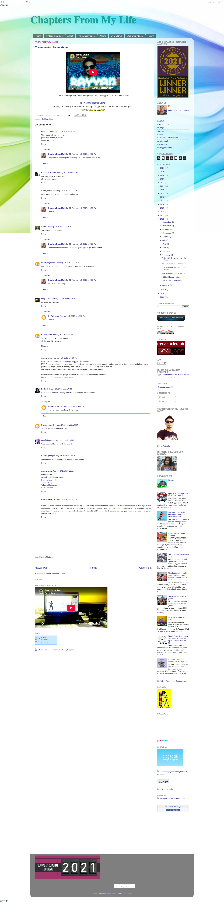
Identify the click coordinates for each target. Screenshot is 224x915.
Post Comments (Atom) (55, 574)
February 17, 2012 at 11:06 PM (65, 173)
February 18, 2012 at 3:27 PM (84, 208)
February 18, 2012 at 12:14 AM (59, 227)
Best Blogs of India (165, 789)
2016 (162, 204)
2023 (162, 179)
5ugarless (111, 893)
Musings (160, 128)
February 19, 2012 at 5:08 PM (60, 335)
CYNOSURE (46, 173)
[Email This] (75, 115)
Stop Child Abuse (135, 36)
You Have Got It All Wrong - (173, 264)
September (167, 233)
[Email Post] (69, 115)
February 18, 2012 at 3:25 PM (84, 154)
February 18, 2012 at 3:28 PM (84, 244)
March (165, 251)
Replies (47, 149)
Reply (43, 144)
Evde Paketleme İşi (49, 480)
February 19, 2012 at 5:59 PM (65, 358)
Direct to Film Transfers (118, 506)
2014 (162, 212)
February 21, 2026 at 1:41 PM (65, 499)
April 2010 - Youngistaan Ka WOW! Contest (178, 494)
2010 (162, 293)
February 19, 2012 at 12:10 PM (72, 316)
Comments (165, 401)
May (164, 244)
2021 (162, 186)
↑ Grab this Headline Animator (173, 378)
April (164, 247)
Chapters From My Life (83, 19)
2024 (162, 175)
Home (38, 36)
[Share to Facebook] (83, 115)
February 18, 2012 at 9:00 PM (62, 299)
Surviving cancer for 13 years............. (177, 597)
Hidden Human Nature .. (172, 277)
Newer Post (41, 567)
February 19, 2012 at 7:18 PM (59, 389)
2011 (162, 290)
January (166, 285)
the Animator (53, 316)
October (166, 229)
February (166, 255)
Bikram (44, 335)
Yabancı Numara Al (49, 485)
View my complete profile (178, 110)
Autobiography (163, 141)
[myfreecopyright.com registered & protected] (173, 774)
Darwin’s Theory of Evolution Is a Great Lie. (178, 660)
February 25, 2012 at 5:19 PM (65, 425)
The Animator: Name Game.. (52, 47)
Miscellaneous (163, 124)
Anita (43, 227)
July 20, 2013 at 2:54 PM (66, 456)
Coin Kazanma (47, 488)
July (164, 240)
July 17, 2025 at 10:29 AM (63, 471)
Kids (51, 119)
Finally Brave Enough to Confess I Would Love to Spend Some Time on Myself (178, 639)
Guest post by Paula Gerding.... (176, 534)
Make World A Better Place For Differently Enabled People (176, 514)
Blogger (129, 893)
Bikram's (44, 346)
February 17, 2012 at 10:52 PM (62, 131)
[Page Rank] (161, 364)
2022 (162, 182)
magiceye (45, 299)
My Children (116, 36)
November (167, 226)
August (165, 237)
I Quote (151, 36)
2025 (162, 172)
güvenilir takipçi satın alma (52, 477)
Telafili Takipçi (46, 482)
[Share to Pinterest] (85, 115)
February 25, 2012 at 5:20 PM (72, 406)
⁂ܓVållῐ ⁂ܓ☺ (47, 440)
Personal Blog (45, 642)
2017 (162, 201)
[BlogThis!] (78, 115)
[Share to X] (80, 115)
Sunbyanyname (48, 263)
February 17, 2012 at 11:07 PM (65, 191)
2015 (162, 208)
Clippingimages (48, 456)
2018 (162, 197)
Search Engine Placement (124, 887)
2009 (162, 297)
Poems (102, 36)
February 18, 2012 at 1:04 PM (68, 263)
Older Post (145, 567)
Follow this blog (173, 810)
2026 (162, 168)
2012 (162, 219)
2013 (162, 215)
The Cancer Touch (86, 36)
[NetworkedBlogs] (173, 806)
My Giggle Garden (54, 36)
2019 (162, 193)
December (167, 222)
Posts (163, 397)
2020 (162, 190)
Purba (43, 389)
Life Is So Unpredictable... (172, 281)
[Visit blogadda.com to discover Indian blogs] (162, 741)
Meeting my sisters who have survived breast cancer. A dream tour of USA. (177, 576)
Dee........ (45, 131)
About (70, 36)
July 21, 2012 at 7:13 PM (64, 440)
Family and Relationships (167, 138)
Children (44, 119)
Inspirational (162, 144)
